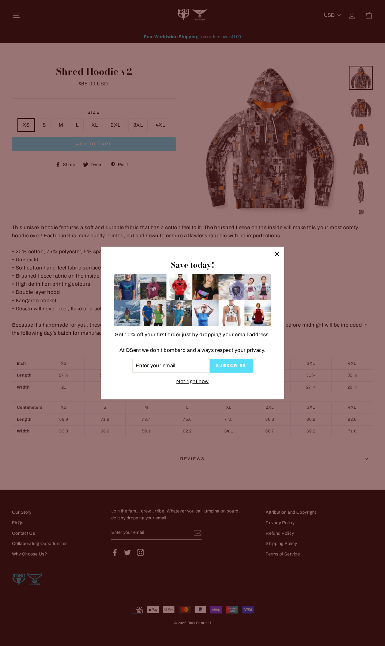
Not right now (192, 381)
